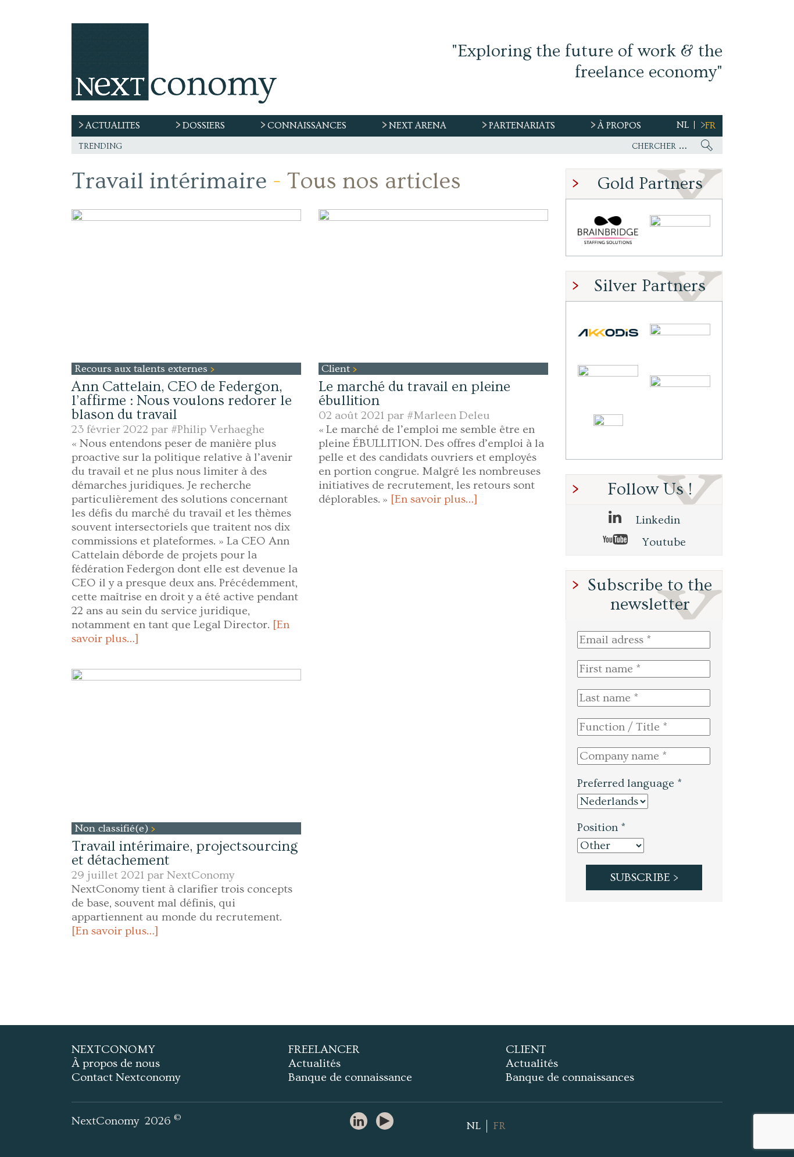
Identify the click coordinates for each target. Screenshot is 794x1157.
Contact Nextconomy (125, 1077)
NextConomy (200, 875)
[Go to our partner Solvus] (680, 332)
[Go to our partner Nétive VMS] (608, 434)
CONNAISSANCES (306, 125)
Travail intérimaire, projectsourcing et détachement (184, 853)
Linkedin (656, 520)
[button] (186, 285)
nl (683, 125)
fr (710, 125)
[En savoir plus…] (434, 499)
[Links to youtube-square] (387, 1121)
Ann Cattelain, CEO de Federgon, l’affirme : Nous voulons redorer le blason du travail (181, 400)
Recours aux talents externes (142, 369)
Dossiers (204, 125)
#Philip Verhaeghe (217, 429)
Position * (601, 827)
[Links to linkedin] (361, 1121)
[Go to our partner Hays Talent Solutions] (680, 383)
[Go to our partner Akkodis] (608, 332)
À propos (619, 125)
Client (337, 369)
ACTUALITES (112, 125)
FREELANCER (324, 1049)
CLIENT (526, 1049)
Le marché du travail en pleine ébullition (414, 393)
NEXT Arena (417, 125)
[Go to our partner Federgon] (608, 383)
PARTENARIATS (522, 125)
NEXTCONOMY (113, 1049)
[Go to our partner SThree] (680, 230)
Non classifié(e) (112, 828)
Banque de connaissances (570, 1077)
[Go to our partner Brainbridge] (608, 230)
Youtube (662, 542)
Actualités (314, 1063)
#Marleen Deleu (448, 415)
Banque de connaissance (350, 1077)
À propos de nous (115, 1063)
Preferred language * (629, 783)
